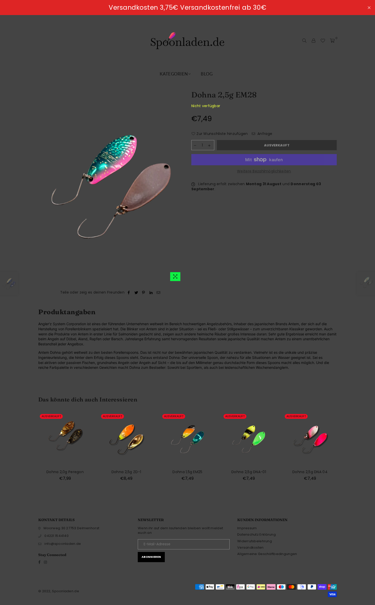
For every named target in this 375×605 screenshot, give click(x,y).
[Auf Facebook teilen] (129, 292)
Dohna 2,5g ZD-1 (126, 471)
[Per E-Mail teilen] (158, 292)
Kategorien (174, 74)
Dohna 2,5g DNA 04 (310, 471)
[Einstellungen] (313, 40)
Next (346, 452)
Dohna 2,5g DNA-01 (248, 471)
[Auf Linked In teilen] (151, 292)
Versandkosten (250, 547)
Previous (28, 452)
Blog (206, 74)
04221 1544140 (56, 535)
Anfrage (264, 133)
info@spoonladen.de (62, 543)
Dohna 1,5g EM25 (187, 471)
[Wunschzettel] (322, 40)
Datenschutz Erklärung (256, 534)
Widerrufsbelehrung (254, 541)
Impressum (247, 528)
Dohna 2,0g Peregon (65, 471)
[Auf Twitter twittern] (136, 292)
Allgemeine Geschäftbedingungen (267, 553)
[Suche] (304, 40)
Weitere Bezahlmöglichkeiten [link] (264, 171)
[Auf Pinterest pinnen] (144, 292)
